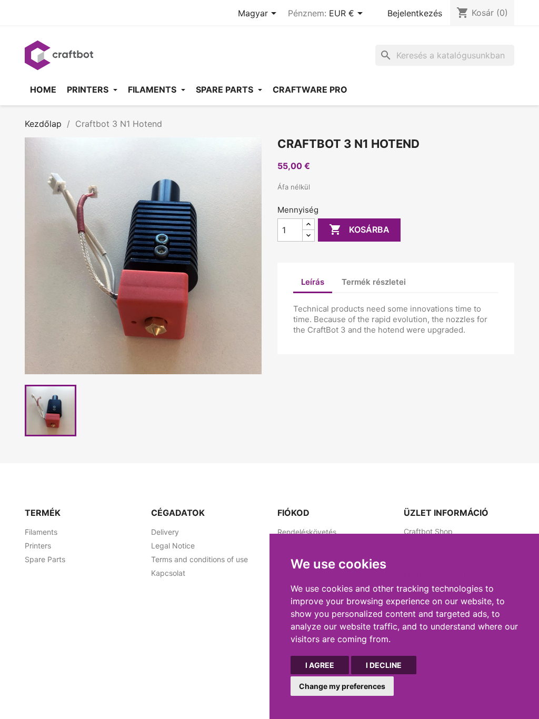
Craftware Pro (310, 89)
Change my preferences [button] (342, 686)
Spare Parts (45, 559)
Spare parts (225, 89)
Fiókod (293, 512)
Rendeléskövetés (306, 531)
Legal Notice (173, 545)
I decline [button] (384, 665)
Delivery (165, 531)
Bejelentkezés (414, 13)
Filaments (153, 89)
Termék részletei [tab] (374, 282)
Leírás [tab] (312, 282)
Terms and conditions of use (199, 559)
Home (43, 89)
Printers (89, 89)
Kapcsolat (168, 572)
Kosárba (359, 229)
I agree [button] (319, 665)
